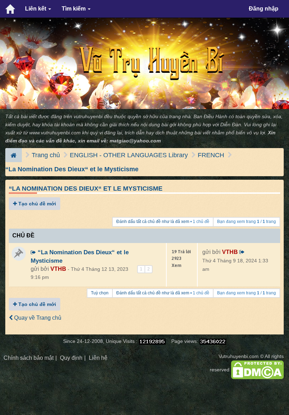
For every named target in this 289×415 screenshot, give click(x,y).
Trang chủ (46, 155)
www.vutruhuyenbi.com (55, 132)
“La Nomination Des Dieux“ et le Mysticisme (72, 169)
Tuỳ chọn (100, 292)
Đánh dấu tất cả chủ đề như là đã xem (152, 221)
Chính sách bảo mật (29, 358)
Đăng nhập (263, 9)
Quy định (71, 358)
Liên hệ (98, 358)
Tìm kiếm (74, 9)
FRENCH (211, 155)
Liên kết (36, 9)
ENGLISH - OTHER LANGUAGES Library (129, 155)
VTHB (58, 269)
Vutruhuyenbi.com (239, 356)
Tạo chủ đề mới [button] (36, 203)
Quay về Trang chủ (37, 318)
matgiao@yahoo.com (135, 140)
